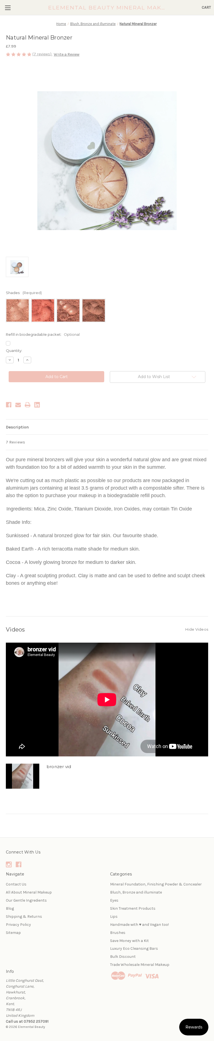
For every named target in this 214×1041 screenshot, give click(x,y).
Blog (10, 908)
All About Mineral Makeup (29, 892)
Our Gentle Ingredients (26, 900)
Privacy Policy (18, 924)
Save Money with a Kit (129, 940)
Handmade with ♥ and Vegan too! (139, 924)
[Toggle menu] (7, 7)
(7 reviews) (42, 54)
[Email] (18, 405)
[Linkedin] (37, 405)
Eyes (114, 900)
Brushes (117, 932)
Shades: (24, 292)
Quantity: (14, 350)
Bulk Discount (123, 956)
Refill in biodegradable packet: (43, 334)
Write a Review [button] (66, 54)
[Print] (27, 405)
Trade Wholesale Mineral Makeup (139, 964)
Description (17, 427)
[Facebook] (8, 405)
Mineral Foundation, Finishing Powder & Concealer (156, 884)
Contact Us (16, 884)
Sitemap (13, 932)
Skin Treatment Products (132, 908)
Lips (114, 916)
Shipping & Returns (24, 916)
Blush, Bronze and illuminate (136, 892)
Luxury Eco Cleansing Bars (134, 948)
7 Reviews (15, 442)
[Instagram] (9, 864)
